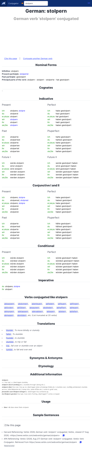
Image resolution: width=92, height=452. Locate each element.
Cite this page (10, 58)
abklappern (23, 311)
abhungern (9, 311)
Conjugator (13, 3)
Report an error (9, 446)
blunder (9, 330)
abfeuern (62, 303)
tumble (9, 349)
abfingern (74, 303)
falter (8, 334)
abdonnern (23, 303)
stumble (9, 342)
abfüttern (21, 307)
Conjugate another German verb (37, 58)
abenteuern (37, 303)
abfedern (50, 303)
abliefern (74, 311)
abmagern (8, 315)
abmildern (21, 315)
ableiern (62, 311)
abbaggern (9, 303)
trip (7, 345)
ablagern (51, 311)
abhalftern (61, 307)
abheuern (74, 307)
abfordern (8, 307)
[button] (88, 3)
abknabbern (37, 311)
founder (9, 338)
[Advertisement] (46, 38)
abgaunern (34, 307)
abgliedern (48, 307)
